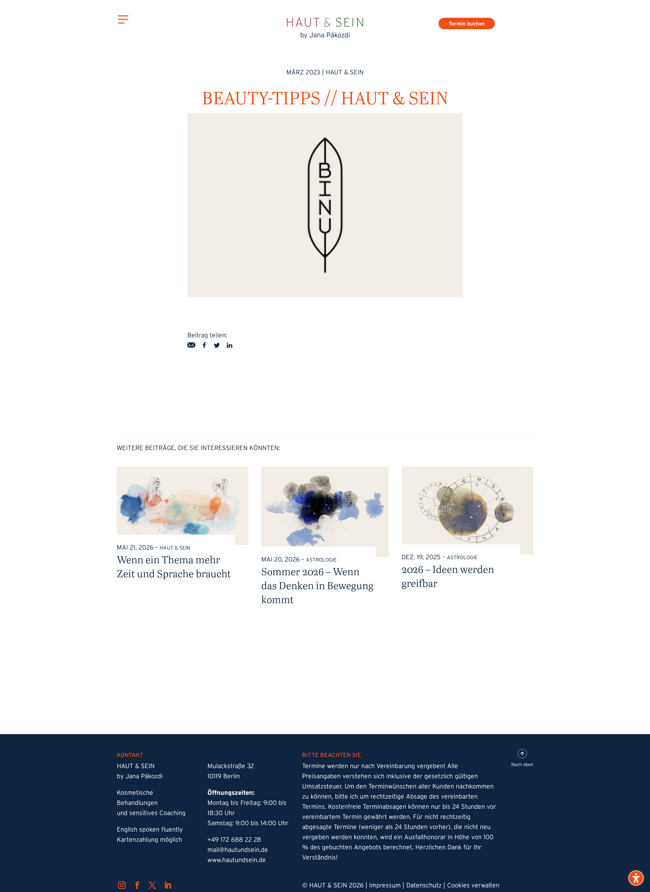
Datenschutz (424, 885)
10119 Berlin (223, 776)
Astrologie (321, 560)
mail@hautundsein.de (237, 849)
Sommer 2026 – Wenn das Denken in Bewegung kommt (317, 585)
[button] (636, 878)
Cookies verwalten (473, 885)
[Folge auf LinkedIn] (167, 885)
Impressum (385, 885)
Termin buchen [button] (467, 23)
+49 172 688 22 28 (234, 839)
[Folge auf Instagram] (122, 885)
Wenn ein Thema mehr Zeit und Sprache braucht (174, 566)
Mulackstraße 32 (230, 765)
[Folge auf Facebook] (137, 885)
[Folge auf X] (152, 885)
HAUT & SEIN (345, 72)
